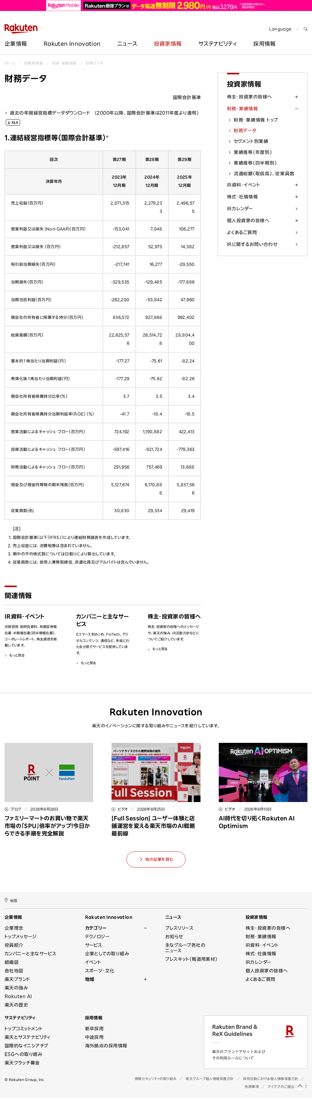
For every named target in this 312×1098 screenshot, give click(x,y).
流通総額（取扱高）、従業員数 (264, 173)
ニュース (127, 43)
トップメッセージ (21, 936)
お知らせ (174, 936)
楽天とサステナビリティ (28, 1037)
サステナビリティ (217, 43)
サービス (93, 945)
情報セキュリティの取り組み (155, 1078)
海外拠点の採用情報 (106, 1045)
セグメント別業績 (251, 141)
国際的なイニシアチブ (26, 1045)
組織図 (12, 962)
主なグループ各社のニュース (185, 948)
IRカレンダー (240, 208)
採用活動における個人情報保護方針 (270, 1078)
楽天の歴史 (16, 1005)
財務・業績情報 (64, 63)
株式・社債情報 (242, 196)
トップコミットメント (24, 1028)
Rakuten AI (18, 996)
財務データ (95, 63)
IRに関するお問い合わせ (252, 244)
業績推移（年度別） (253, 152)
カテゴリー (96, 928)
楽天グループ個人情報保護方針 (210, 1078)
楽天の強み (16, 988)
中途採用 (94, 1037)
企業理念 (14, 928)
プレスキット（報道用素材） (191, 959)
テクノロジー (97, 936)
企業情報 (16, 43)
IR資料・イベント (243, 185)
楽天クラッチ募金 (22, 1063)
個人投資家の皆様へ (248, 220)
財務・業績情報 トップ (256, 120)
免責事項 (252, 1086)
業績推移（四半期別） (255, 163)
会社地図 (14, 970)
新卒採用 (94, 1028)
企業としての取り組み (107, 953)
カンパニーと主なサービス (30, 953)
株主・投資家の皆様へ (249, 96)
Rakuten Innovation (72, 43)
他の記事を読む (159, 859)
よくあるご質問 (242, 232)
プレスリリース (179, 928)
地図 (13, 900)
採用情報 (94, 1018)
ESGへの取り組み (23, 1054)
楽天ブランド (17, 979)
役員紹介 (14, 945)
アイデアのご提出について (287, 1086)
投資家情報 (168, 43)
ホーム (10, 63)
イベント (93, 962)
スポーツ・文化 (100, 970)
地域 (89, 979)
